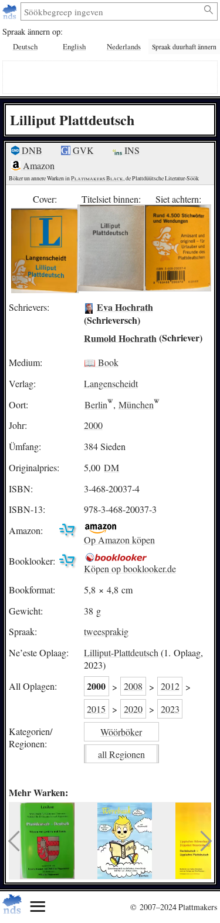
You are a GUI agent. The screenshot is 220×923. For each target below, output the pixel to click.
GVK (82, 150)
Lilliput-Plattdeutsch (121, 652)
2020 (133, 709)
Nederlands (124, 46)
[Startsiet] (10, 11)
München (136, 404)
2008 (133, 686)
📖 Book (101, 362)
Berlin (95, 404)
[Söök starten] (209, 10)
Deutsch (25, 46)
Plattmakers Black (97, 178)
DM (111, 467)
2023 (170, 709)
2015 (96, 709)
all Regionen (121, 754)
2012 (170, 686)
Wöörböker (121, 732)
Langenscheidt (111, 383)
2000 (93, 425)
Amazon (38, 165)
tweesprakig (106, 631)
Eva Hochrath (125, 307)
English (74, 46)
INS (131, 150)
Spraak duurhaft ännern (184, 46)
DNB (30, 150)
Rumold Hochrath (120, 337)
